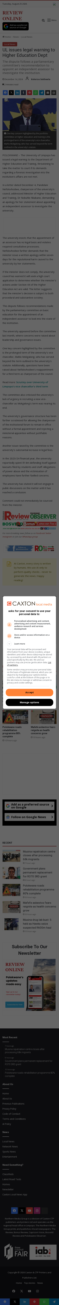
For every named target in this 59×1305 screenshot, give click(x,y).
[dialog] (29, 652)
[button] (29, 644)
